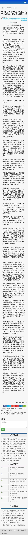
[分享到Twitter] (9, 406)
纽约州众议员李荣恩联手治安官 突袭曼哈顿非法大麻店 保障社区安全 (15, 513)
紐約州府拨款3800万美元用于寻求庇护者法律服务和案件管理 (15, 439)
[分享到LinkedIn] (21, 406)
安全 (25, 20)
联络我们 (4, 530)
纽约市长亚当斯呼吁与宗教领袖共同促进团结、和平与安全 (18, 486)
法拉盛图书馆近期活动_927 (17, 473)
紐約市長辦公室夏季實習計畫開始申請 (14, 453)
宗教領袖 (17, 18)
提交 (3, 429)
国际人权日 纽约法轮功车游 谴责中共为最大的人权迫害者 (15, 520)
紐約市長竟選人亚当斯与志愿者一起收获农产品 (15, 446)
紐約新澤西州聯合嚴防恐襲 (11, 460)
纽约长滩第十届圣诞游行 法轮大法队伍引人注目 (15, 518)
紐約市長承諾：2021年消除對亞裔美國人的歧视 (15, 451)
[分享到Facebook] (5, 406)
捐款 (10, 530)
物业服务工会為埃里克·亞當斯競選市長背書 (15, 448)
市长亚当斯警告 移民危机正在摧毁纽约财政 (15, 441)
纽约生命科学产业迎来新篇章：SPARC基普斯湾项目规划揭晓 (18, 480)
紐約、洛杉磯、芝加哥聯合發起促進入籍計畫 (15, 456)
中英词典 (4, 533)
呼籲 (13, 18)
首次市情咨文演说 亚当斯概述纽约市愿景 (15, 444)
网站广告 (23, 530)
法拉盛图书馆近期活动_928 (17, 467)
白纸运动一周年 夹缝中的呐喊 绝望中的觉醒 (18, 492)
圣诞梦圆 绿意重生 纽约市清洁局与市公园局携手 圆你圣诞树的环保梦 (13, 413)
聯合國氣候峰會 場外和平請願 (12, 458)
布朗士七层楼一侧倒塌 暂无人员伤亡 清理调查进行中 (15, 515)
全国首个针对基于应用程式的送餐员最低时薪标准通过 (15, 525)
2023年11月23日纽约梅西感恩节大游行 (18, 498)
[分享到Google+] (13, 406)
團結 (25, 18)
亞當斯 (10, 18)
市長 (7, 18)
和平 (23, 20)
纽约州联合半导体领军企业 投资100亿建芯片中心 (13, 409)
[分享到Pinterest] (17, 406)
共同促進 (22, 18)
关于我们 (16, 530)
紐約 (4, 18)
